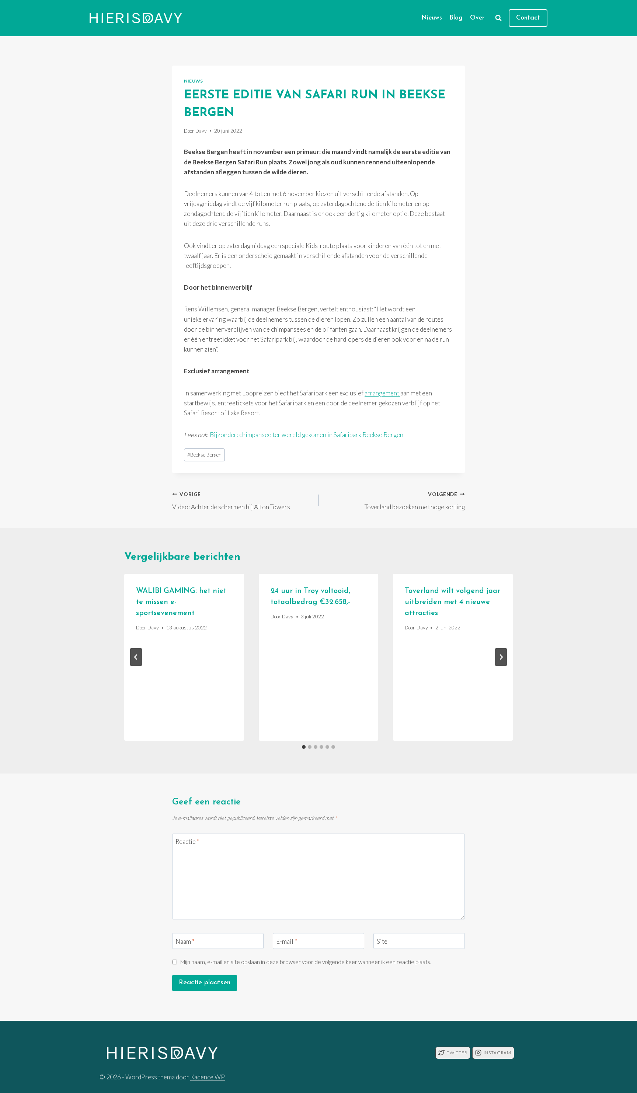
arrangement (382, 393)
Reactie (187, 841)
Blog (455, 18)
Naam (185, 941)
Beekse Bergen (204, 455)
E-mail (286, 941)
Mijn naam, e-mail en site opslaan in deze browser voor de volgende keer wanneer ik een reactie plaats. (305, 961)
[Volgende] (501, 657)
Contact (528, 18)
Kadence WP (207, 1077)
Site (382, 941)
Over (477, 18)
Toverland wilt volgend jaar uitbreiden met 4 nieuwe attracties (452, 602)
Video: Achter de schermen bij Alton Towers (231, 501)
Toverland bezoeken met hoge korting (415, 501)
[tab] (304, 747)
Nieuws (431, 18)
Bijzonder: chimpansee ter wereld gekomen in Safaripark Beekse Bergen (306, 435)
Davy (201, 131)
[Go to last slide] (136, 657)
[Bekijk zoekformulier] (498, 18)
